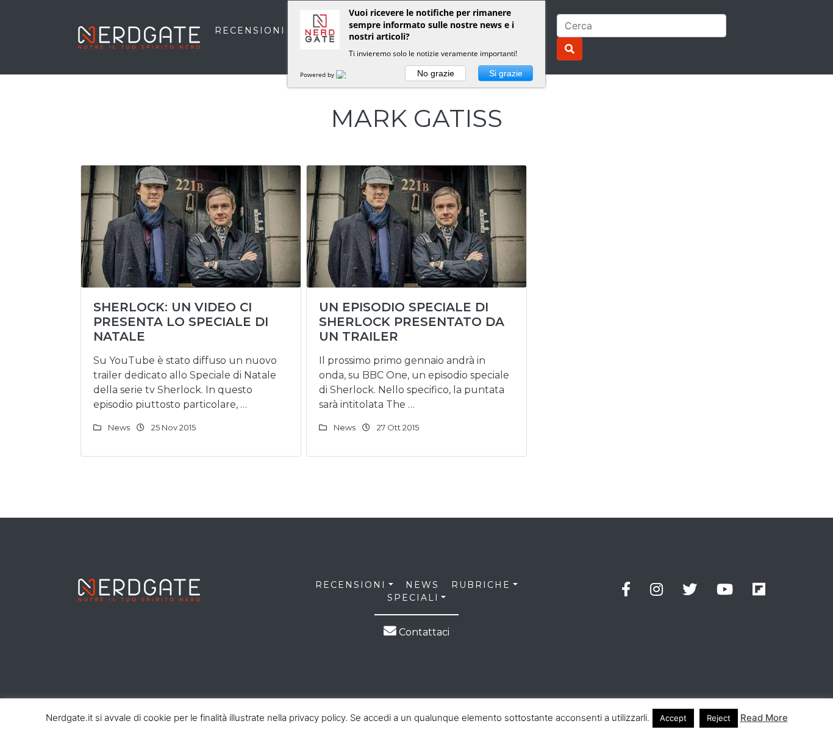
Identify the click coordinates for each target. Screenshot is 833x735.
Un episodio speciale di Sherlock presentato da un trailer (411, 322)
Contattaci (422, 632)
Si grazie (506, 73)
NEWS (422, 584)
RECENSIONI (250, 30)
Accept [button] (673, 718)
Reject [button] (719, 718)
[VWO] (348, 74)
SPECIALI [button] (413, 597)
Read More (764, 717)
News (119, 427)
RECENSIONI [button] (350, 584)
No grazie (435, 73)
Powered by (318, 74)
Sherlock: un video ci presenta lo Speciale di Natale (180, 322)
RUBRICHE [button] (480, 584)
